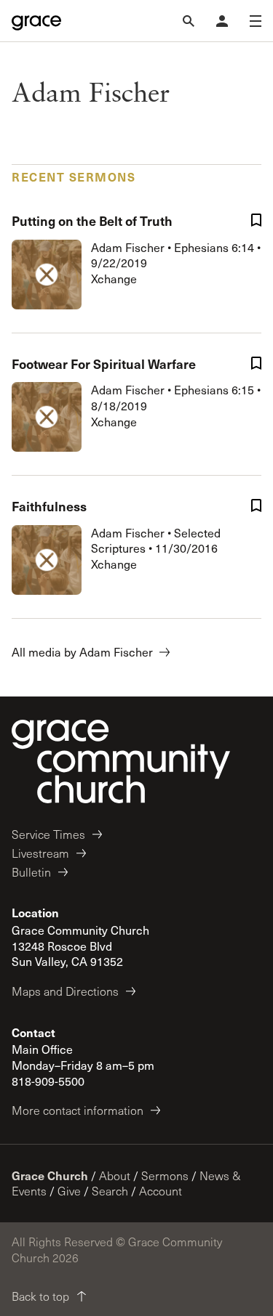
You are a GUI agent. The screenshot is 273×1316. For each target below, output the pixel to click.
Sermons (165, 1175)
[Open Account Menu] (222, 21)
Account (160, 1190)
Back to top (40, 1296)
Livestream (40, 853)
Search (110, 1190)
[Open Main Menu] (255, 21)
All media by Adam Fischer (82, 651)
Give (69, 1190)
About (114, 1175)
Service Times (48, 834)
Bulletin (31, 872)
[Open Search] (188, 21)
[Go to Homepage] (36, 21)
